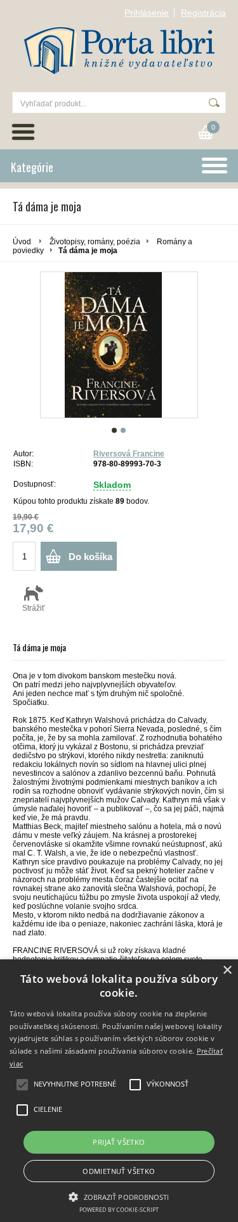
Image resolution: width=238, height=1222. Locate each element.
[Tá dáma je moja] (119, 344)
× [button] (227, 970)
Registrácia (203, 13)
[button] (119, 1196)
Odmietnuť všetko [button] (119, 1171)
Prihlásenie (146, 13)
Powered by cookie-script (119, 1210)
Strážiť (33, 608)
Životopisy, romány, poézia (95, 241)
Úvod (22, 241)
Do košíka (90, 556)
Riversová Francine (128, 453)
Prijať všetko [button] (119, 1142)
